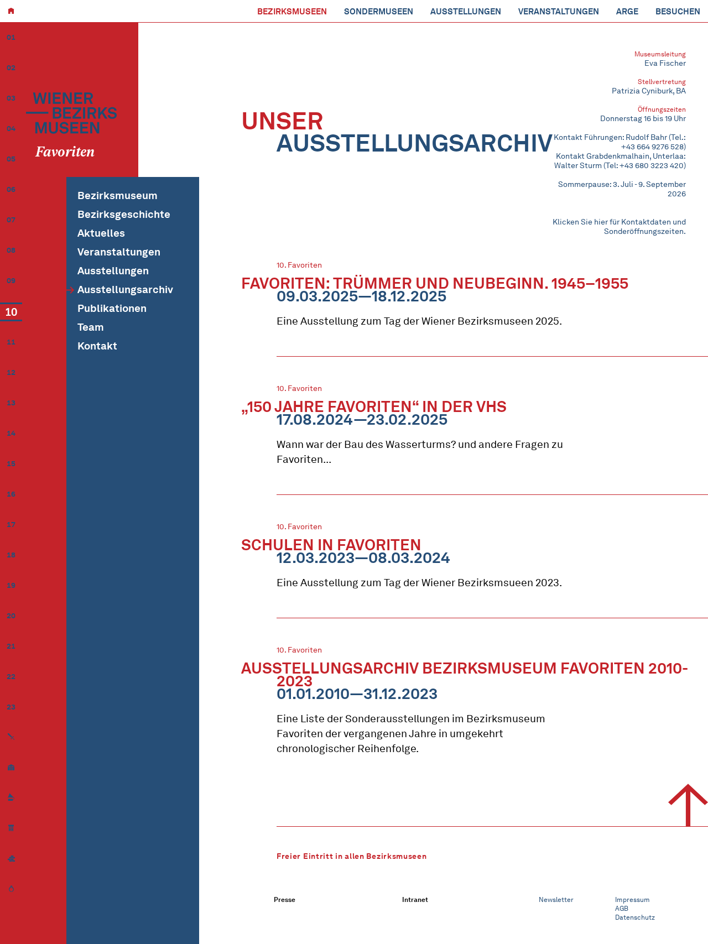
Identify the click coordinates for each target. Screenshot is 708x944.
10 (11, 312)
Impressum (632, 899)
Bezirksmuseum (117, 195)
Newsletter (556, 899)
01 (11, 37)
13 (11, 403)
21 (11, 646)
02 (11, 67)
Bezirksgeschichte (123, 214)
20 (11, 615)
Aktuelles (101, 233)
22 (11, 676)
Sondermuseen (378, 12)
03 (11, 98)
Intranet (415, 899)
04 (11, 128)
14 (11, 433)
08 (11, 250)
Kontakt (97, 346)
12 (11, 372)
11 (11, 342)
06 (11, 189)
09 (11, 280)
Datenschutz (635, 917)
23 (11, 707)
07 (11, 220)
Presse (284, 899)
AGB (621, 908)
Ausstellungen (465, 12)
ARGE (627, 12)
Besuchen (677, 12)
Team (90, 327)
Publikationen (112, 308)
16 (11, 494)
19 (11, 585)
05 (11, 159)
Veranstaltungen (558, 12)
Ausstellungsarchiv (125, 289)
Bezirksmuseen (292, 12)
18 (11, 555)
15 (11, 463)
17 (11, 524)
